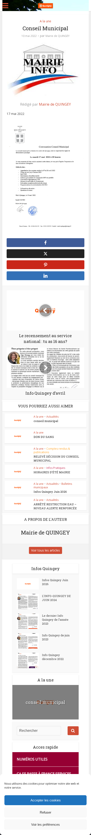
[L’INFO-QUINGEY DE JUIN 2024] (29, 601)
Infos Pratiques (55, 468)
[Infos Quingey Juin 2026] (29, 584)
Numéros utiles (32, 759)
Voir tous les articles (45, 550)
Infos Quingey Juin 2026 (50, 492)
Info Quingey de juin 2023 (56, 637)
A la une (45, 21)
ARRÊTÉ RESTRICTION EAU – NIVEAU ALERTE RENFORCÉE (55, 506)
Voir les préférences (45, 824)
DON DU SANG (44, 437)
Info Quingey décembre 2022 (53, 657)
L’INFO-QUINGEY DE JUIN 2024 (56, 598)
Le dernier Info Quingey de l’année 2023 (55, 620)
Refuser (45, 812)
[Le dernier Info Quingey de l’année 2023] (29, 621)
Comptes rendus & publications (52, 450)
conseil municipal (46, 421)
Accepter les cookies (45, 800)
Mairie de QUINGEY (58, 36)
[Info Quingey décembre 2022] (29, 660)
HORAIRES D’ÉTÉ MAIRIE (52, 472)
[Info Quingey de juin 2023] (29, 641)
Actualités (52, 416)
